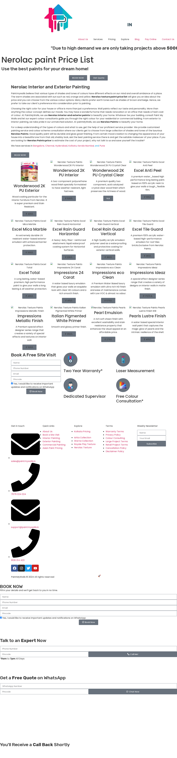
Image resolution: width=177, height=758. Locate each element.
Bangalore (38, 145)
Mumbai (89, 145)
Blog (137, 39)
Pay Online (150, 39)
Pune (102, 145)
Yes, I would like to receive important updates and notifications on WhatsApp (32, 385)
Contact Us (168, 39)
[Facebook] (14, 568)
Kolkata (72, 145)
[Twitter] (28, 568)
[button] (29, 214)
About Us (83, 39)
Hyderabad (61, 145)
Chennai (49, 145)
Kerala (81, 145)
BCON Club (107, 576)
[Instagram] (21, 568)
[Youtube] (35, 568)
